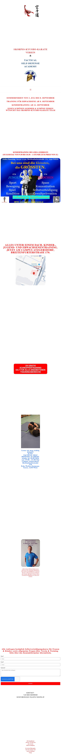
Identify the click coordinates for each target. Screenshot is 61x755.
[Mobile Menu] (30, 89)
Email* (2, 662)
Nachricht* (3, 667)
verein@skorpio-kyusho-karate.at (30, 697)
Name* (2, 656)
